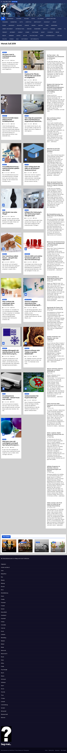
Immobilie (11, 25)
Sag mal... (6, 13)
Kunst (43, 32)
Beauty (45, 28)
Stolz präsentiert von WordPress (7, 750)
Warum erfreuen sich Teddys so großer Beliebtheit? (32, 352)
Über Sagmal (63, 750)
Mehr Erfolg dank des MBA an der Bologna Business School (32, 168)
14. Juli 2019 (29, 307)
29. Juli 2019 (7, 123)
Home (46, 750)
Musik (57, 32)
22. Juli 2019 (29, 172)
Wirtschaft (37, 22)
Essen (4, 25)
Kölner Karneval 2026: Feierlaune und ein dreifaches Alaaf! (56, 405)
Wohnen (18, 18)
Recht (4, 35)
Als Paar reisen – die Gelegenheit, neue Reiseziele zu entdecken (55, 57)
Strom (11, 39)
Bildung (19, 25)
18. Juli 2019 (7, 262)
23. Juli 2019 (7, 172)
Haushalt (47, 22)
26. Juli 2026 (8, 548)
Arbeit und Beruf (7, 28)
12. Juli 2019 (29, 356)
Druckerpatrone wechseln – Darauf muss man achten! (10, 397)
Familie (27, 25)
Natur (25, 35)
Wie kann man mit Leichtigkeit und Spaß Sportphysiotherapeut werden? (10, 444)
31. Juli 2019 (7, 60)
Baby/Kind (54, 25)
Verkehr (11, 35)
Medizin (29, 28)
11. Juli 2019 (6, 401)
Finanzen (5, 22)
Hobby (27, 32)
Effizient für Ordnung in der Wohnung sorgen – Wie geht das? (33, 214)
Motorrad (24, 39)
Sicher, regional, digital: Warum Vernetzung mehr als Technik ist (55, 434)
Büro (41, 35)
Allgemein (41, 18)
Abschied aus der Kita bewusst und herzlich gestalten (53, 150)
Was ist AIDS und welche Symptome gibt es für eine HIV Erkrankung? (33, 257)
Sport (54, 22)
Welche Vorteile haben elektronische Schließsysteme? (10, 119)
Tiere (46, 25)
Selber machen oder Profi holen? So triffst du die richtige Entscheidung (54, 504)
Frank (13, 60)
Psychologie (33, 35)
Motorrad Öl (35, 39)
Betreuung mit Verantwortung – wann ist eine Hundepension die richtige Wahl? (56, 243)
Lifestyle (28, 22)
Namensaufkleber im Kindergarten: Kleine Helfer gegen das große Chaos (55, 278)
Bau (17, 39)
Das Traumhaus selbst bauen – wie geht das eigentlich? (10, 257)
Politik (4, 39)
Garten (40, 25)
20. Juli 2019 (7, 216)
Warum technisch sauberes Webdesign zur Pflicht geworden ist (55, 370)
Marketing (14, 22)
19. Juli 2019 (29, 218)
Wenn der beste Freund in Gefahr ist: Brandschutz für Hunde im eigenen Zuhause (55, 184)
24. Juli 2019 (29, 123)
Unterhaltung (20, 28)
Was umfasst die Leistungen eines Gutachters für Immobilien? (8, 304)
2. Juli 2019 (6, 447)
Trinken (53, 28)
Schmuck (50, 32)
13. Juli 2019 (7, 356)
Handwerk (37, 28)
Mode (33, 18)
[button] (64, 28)
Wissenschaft (50, 35)
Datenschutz (51, 750)
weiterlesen (52, 77)
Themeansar (26, 750)
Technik (26, 18)
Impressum (57, 750)
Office (18, 35)
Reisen (33, 25)
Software (35, 32)
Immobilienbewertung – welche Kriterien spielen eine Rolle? (10, 168)
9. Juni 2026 (40, 548)
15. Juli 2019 (7, 307)
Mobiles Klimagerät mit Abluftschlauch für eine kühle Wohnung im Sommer (10, 353)
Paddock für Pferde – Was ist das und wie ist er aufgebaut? (33, 75)
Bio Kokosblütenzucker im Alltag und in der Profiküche (15, 558)
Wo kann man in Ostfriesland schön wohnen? (9, 56)
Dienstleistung (51, 18)
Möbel (60, 28)
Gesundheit (10, 18)
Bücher (60, 35)
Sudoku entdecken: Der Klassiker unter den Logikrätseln (54, 338)
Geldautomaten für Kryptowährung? (31, 397)
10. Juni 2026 (24, 548)
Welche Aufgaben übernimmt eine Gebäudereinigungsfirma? (33, 304)
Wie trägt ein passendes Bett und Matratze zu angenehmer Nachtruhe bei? (33, 120)
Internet (12, 32)
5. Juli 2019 (29, 400)
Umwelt (20, 32)
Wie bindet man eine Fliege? (9, 213)
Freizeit (4, 32)
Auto (21, 22)
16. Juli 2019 (29, 262)
